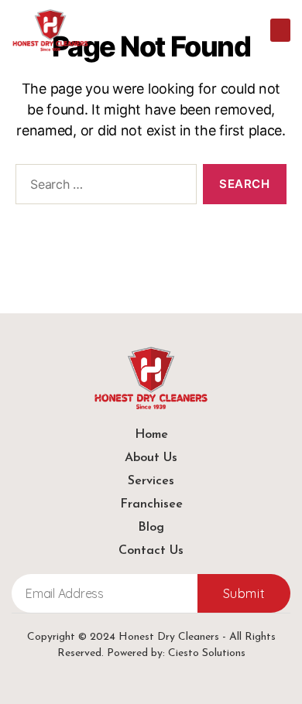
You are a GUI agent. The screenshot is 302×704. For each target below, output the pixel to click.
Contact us (151, 551)
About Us (151, 458)
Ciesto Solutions (206, 653)
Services (151, 481)
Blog (151, 527)
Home (151, 435)
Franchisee (151, 504)
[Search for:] (103, 187)
